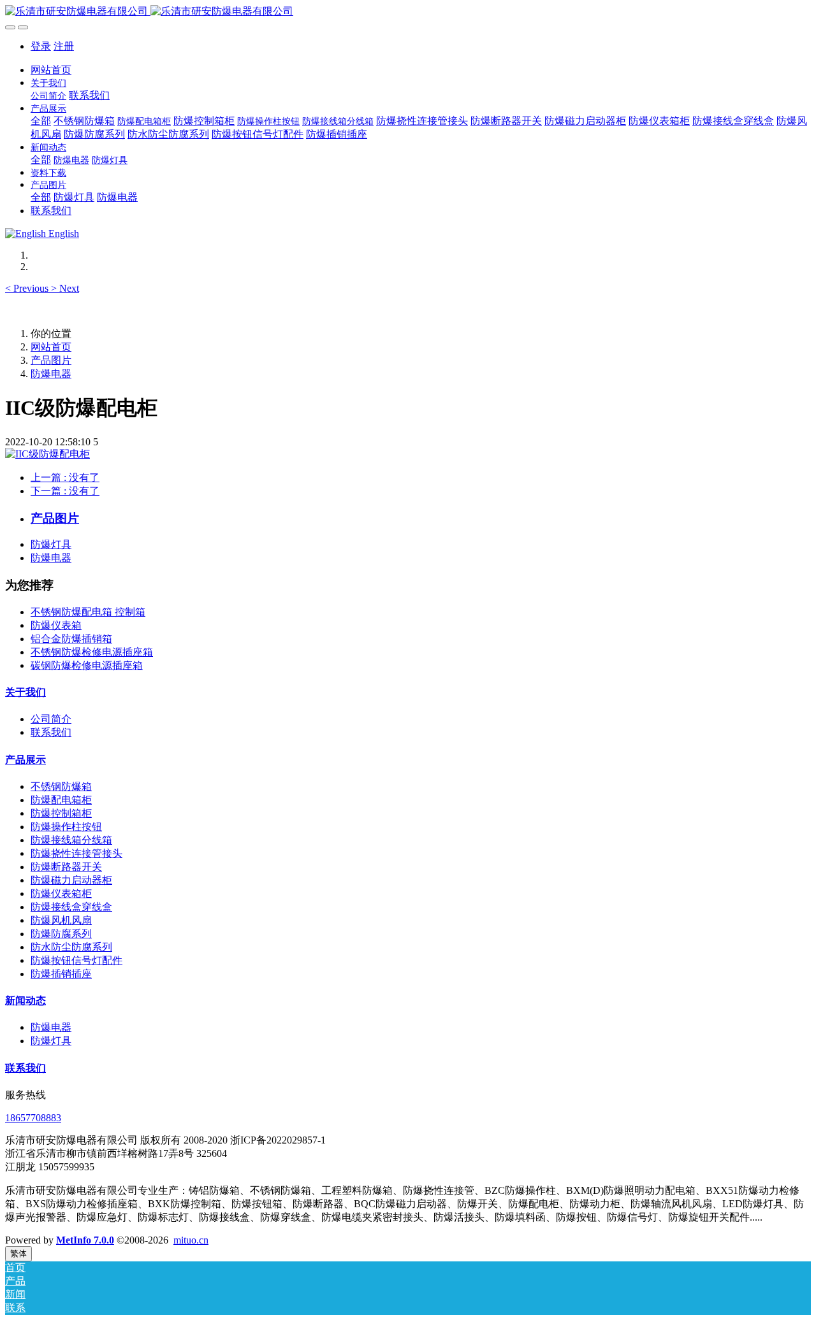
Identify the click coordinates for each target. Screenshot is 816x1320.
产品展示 (25, 759)
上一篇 (65, 477)
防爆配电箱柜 (61, 799)
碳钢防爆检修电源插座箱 (87, 665)
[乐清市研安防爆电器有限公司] (408, 11)
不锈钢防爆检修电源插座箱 (92, 652)
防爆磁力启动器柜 (71, 880)
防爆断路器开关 (66, 866)
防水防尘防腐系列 (71, 947)
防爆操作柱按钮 (66, 826)
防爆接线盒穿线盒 (71, 906)
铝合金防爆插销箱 (71, 638)
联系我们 (51, 732)
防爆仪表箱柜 (61, 893)
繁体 (18, 1253)
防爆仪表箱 (56, 625)
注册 (64, 46)
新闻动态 (25, 1000)
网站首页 (51, 69)
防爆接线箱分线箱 (71, 840)
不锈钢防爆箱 (61, 786)
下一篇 (65, 490)
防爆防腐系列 (61, 933)
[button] (28, 288)
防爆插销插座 (61, 973)
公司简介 (51, 719)
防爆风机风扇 (61, 920)
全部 (41, 120)
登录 (41, 46)
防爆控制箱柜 (61, 813)
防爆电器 (51, 373)
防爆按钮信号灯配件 (76, 960)
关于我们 (25, 692)
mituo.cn (190, 1240)
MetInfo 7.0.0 (85, 1240)
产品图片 (51, 360)
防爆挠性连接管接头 (76, 853)
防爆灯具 (51, 544)
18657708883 (33, 1117)
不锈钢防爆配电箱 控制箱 (88, 611)
